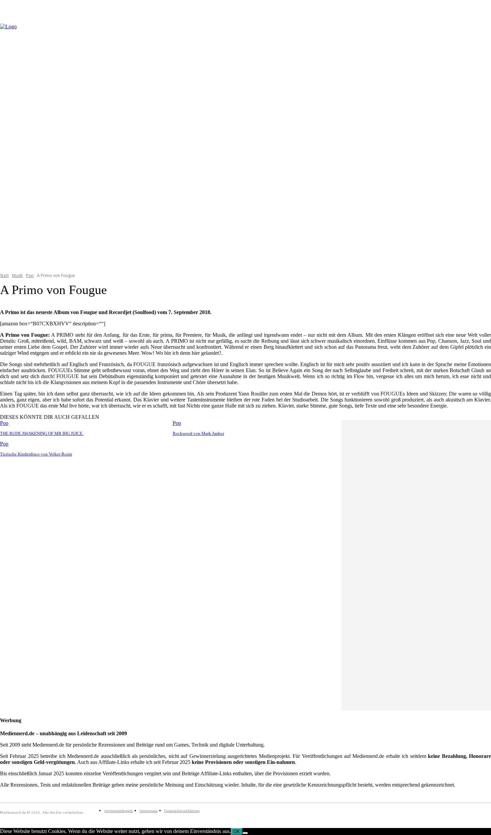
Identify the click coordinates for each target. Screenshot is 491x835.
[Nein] (245, 833)
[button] (483, 144)
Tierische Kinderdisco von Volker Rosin (36, 454)
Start (4, 275)
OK (236, 831)
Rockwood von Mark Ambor (198, 433)
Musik (17, 275)
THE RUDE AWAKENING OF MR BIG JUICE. (42, 433)
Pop (30, 275)
